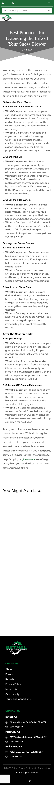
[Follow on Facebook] (24, 781)
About (9, 669)
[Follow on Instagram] (30, 781)
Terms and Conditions (18, 698)
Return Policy (13, 689)
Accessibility (12, 694)
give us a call (29, 459)
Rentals (9, 679)
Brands (9, 674)
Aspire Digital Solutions (27, 772)
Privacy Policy (13, 684)
